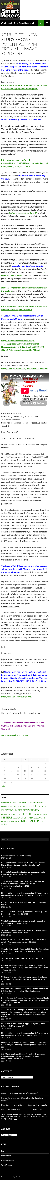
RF (44, 818)
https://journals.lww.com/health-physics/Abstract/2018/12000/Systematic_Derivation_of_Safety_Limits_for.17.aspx (24, 163)
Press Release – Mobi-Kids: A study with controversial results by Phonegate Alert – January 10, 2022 (24, 940)
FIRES (19, 814)
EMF (14, 814)
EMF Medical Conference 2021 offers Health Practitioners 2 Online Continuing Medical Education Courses (24, 990)
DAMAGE (22, 807)
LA (33, 814)
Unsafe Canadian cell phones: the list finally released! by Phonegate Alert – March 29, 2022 (23, 922)
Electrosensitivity (6, 814)
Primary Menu (47, 23)
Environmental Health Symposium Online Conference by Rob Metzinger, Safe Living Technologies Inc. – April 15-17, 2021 (24, 1044)
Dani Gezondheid (8, 1105)
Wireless (4, 824)
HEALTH (27, 814)
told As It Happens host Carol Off (23, 213)
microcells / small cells (19, 818)
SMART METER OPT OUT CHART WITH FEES (26, 1109)
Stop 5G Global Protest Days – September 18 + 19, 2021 (23, 958)
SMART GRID (5, 821)
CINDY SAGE (5, 807)
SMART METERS (30, 821)
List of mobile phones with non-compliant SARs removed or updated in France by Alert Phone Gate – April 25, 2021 (24, 1034)
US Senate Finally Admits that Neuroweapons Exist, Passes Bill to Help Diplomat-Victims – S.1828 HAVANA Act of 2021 (24, 979)
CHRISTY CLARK (37, 802)
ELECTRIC (43, 807)
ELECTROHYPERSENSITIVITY (20, 810)
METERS (6, 817)
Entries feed (6, 1156)
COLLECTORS (14, 807)
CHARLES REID (27, 802)
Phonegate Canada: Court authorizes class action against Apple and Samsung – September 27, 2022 (23, 873)
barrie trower (5, 802)
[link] (15, 735)
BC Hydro (13, 802)
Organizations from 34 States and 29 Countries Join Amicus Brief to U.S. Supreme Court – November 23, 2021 (25, 950)
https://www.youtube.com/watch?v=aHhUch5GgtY (24, 368)
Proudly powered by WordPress (12, 1177)
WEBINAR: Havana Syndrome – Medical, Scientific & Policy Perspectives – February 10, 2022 (24, 931)
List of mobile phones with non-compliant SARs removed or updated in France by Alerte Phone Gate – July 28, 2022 (24, 894)
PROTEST (30, 818)
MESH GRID (43, 814)
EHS (36, 806)
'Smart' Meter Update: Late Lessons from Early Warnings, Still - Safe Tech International (23, 1115)
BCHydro (19, 802)
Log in (3, 1151)
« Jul (3, 786)
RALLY (41, 818)
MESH (37, 814)
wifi (42, 821)
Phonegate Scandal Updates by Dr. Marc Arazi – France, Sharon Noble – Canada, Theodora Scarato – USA (23, 863)
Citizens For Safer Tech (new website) (16, 855)
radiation (36, 818)
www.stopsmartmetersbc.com (15, 735)
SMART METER (14, 821)
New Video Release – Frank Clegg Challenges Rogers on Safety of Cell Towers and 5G (23, 1025)
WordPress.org (7, 1165)
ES (16, 814)
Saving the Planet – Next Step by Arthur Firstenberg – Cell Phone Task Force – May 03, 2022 (24, 912)
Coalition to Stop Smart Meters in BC (19, 23)
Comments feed (7, 1160)
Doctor (30, 807)
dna (26, 807)
